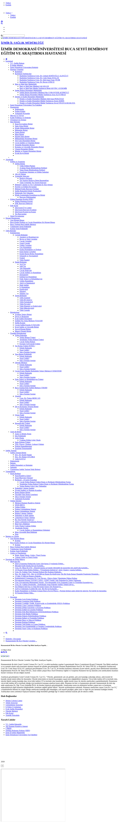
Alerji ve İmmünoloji (27, 283)
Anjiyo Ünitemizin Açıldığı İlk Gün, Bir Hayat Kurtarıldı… (37, 589)
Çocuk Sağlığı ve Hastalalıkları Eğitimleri (35, 530)
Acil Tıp (23, 264)
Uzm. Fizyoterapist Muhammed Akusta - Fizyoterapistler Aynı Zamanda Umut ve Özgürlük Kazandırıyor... (54, 582)
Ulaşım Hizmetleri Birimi (24, 149)
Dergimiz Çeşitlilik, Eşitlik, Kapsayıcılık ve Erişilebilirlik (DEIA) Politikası (42, 603)
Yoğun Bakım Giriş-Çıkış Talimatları (33, 486)
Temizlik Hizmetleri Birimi (25, 145)
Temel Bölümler (21, 296)
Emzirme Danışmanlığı (23, 448)
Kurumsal (9, 61)
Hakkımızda (19, 109)
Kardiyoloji (24, 289)
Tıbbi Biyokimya (26, 300)
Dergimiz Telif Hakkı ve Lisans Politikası (30, 624)
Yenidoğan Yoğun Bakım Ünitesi (32, 340)
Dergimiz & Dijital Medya (15, 559)
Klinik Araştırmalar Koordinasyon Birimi (30, 195)
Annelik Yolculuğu (12, 715)
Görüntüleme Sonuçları (14, 705)
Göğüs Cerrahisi (25, 245)
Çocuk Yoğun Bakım (27, 342)
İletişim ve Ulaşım (12, 536)
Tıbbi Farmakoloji (26, 302)
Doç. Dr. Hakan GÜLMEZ (25, 457)
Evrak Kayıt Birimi (22, 153)
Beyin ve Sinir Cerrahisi (28, 239)
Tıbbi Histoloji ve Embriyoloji (31, 306)
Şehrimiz (13, 467)
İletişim (13, 463)
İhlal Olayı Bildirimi (22, 524)
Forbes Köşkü (20, 111)
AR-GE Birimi (20, 174)
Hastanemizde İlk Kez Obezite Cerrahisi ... (21, 641)
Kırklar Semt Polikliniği (19, 229)
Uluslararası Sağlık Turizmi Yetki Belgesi (25, 469)
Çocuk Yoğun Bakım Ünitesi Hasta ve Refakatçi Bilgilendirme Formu (45, 482)
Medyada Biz (15, 562)
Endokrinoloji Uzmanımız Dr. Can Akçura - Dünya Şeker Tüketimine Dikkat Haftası (46, 578)
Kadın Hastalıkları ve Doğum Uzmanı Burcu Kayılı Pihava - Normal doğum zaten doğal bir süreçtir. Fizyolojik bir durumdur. (61, 591)
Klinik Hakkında (26, 348)
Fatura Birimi (20, 132)
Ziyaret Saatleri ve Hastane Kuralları (28, 490)
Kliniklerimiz (15, 233)
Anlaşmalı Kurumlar (22, 113)
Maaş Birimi (19, 134)
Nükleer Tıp (24, 294)
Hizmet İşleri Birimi (22, 136)
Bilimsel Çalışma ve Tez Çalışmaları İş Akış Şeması (34, 185)
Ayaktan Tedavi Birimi (23, 314)
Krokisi (17, 541)
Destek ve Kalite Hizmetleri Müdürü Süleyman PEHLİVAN (42, 99)
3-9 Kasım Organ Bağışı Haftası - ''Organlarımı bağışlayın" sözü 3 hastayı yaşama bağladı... (48, 570)
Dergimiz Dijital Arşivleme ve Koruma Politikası (33, 608)
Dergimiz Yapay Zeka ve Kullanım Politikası (31, 629)
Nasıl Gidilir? (24, 350)
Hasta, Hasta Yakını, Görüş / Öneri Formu (30, 555)
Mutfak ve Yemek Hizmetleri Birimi (28, 151)
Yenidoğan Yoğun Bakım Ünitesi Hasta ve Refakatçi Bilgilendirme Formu (47, 484)
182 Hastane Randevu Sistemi (17, 726)
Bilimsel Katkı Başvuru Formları (27, 189)
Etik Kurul (14, 206)
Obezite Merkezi (21, 363)
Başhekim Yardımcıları (23, 74)
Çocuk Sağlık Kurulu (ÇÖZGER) (27, 325)
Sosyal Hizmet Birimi (23, 329)
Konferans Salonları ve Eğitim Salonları (34, 172)
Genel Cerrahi (25, 243)
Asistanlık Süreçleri (22, 176)
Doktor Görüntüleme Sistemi (25, 509)
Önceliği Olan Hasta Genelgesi (26, 495)
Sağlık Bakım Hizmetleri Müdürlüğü (28, 90)
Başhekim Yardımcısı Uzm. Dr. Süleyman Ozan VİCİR (40, 80)
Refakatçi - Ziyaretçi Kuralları (26, 480)
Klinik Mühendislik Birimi (24, 128)
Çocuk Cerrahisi (25, 241)
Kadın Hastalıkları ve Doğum (30, 250)
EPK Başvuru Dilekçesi (23, 203)
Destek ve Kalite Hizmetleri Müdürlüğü (29, 97)
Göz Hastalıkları (25, 247)
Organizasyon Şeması (18, 120)
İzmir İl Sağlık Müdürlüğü (15, 733)
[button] (9, 13)
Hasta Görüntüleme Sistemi (25, 511)
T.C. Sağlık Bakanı (17, 63)
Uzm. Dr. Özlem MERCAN (30, 398)
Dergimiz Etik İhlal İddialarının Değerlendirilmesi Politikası (36, 612)
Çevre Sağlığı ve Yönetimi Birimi (27, 143)
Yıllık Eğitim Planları (27, 166)
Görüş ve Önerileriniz (18, 553)
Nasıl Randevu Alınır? (23, 476)
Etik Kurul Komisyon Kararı (25, 212)
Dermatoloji (24, 275)
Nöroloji (23, 291)
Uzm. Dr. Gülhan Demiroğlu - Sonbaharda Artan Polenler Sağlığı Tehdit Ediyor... (45, 585)
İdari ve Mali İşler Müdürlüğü (26, 84)
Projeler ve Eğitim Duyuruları (26, 187)
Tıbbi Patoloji (25, 260)
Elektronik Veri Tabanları (24, 193)
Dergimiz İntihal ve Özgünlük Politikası (29, 618)
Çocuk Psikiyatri (26, 270)
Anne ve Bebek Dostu (23, 434)
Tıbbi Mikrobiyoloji (27, 308)
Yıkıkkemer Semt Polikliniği (20, 227)
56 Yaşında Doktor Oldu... (24, 593)
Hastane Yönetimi (16, 69)
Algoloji (18, 396)
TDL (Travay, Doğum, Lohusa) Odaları (29, 444)
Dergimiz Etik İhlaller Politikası (26, 614)
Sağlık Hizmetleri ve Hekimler (21, 465)
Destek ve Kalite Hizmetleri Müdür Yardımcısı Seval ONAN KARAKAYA (47, 103)
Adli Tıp (23, 266)
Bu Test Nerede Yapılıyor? (24, 520)
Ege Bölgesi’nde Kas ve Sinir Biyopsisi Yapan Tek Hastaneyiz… (39, 587)
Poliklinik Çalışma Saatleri (24, 488)
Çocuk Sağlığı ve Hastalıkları (30, 273)
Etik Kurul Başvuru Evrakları (25, 210)
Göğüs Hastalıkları (26, 281)
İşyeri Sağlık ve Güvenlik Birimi (27, 327)
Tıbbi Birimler (11, 231)
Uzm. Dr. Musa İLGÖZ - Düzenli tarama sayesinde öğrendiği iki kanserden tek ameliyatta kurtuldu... (52, 568)
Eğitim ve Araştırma (17, 162)
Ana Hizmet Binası (17, 220)
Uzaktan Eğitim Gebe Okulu (30, 440)
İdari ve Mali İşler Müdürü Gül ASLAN (34, 86)
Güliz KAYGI (20, 459)
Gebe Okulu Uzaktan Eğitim (25, 526)
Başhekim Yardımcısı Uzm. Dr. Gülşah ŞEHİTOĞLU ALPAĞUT (44, 76)
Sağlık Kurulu (20, 323)
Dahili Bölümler (21, 262)
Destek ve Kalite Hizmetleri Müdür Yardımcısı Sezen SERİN (42, 101)
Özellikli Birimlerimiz (18, 333)
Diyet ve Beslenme (22, 317)
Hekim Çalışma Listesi (14, 701)
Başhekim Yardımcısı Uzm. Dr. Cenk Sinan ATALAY (39, 78)
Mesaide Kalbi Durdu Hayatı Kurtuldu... (30, 566)
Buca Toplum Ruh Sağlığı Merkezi (23, 224)
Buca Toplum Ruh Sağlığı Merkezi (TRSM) (31, 388)
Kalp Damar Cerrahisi (28, 252)
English (8, 5)
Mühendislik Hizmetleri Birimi (26, 139)
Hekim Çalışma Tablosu (24, 513)
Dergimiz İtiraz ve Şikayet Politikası (28, 620)
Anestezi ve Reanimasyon (29, 237)
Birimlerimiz (14, 312)
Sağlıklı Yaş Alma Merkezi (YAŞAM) (29, 321)
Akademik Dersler (21, 528)
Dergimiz (13, 597)
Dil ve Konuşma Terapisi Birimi (26, 407)
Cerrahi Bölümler (21, 235)
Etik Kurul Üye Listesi (23, 208)
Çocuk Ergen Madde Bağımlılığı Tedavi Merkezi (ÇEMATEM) (38, 371)
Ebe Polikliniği (20, 436)
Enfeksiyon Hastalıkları (28, 277)
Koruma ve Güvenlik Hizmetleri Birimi (29, 147)
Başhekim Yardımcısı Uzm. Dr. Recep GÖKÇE (37, 82)
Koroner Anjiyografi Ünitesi (30, 344)
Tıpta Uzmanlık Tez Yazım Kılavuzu (33, 183)
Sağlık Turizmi (11, 451)
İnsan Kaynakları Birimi (24, 124)
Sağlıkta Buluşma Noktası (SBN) (18, 731)
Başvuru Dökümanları (28, 197)
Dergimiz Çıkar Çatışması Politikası (28, 605)
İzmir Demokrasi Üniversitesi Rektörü (24, 67)
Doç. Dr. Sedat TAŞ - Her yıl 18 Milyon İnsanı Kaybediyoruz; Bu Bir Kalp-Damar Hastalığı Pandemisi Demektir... (57, 574)
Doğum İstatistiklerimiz (23, 446)
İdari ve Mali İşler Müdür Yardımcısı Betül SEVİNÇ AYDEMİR (43, 88)
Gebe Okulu (19, 438)
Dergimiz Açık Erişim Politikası (26, 599)
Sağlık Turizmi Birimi (18, 453)
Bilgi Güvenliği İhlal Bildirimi (26, 532)
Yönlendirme (10, 471)
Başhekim (18, 72)
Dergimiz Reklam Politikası (25, 622)
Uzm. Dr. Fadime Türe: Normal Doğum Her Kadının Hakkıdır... (38, 572)
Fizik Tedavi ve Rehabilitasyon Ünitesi (29, 379)
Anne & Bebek (15, 432)
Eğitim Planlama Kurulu (24, 201)
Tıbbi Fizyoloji (25, 304)
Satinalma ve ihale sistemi (24, 515)
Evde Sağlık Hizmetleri (23, 319)
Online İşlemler (15, 501)
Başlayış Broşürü (26, 178)
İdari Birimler (15, 122)
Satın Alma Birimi (21, 126)
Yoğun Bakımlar (21, 335)
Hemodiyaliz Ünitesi (22, 423)
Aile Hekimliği (25, 268)
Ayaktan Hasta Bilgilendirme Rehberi (33, 168)
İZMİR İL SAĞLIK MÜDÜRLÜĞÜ (22, 42)
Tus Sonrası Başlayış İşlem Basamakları (34, 180)
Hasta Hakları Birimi (22, 492)
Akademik (9, 160)
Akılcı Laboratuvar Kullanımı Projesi (28, 522)
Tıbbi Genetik (25, 310)
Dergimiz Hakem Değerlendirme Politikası (30, 616)
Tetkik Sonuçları (12, 703)
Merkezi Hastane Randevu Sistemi (27, 503)
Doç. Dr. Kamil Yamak (23, 455)
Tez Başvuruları (20, 214)
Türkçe (8, 3)
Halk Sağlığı (24, 285)
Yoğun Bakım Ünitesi (27, 337)
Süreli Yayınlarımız (17, 216)
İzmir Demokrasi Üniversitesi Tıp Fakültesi (26, 105)
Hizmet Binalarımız (13, 218)
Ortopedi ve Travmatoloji (29, 256)
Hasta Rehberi (15, 474)
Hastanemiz (14, 107)
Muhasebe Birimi (21, 130)
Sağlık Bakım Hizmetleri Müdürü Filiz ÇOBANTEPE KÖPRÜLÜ (44, 93)
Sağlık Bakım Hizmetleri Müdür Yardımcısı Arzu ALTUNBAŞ (43, 95)
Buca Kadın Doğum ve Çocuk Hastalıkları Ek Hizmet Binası (32, 222)
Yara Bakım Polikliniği (23, 354)
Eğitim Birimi (20, 164)
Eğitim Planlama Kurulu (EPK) (21, 199)
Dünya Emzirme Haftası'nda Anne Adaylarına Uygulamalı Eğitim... (39, 564)
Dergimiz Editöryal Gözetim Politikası (29, 610)
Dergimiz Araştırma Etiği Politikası (27, 601)
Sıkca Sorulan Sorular (23, 497)
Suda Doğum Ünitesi (22, 442)
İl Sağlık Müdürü (16, 65)
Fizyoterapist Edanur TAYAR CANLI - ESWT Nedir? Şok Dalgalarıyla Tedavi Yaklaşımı (48, 580)
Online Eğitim (20, 507)
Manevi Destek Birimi (23, 331)
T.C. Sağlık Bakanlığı (13, 724)
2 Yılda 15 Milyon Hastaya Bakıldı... (28, 576)
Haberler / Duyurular (13, 639)
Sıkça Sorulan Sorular (28, 352)
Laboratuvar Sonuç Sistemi (25, 518)
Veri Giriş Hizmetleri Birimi (25, 141)
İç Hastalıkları (25, 287)
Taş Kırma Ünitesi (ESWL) (25, 346)
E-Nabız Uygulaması (13, 707)
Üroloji (22, 258)
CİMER (9, 728)
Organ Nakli (19, 415)
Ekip (16, 534)
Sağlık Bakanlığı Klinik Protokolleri (28, 191)
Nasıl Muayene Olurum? (24, 478)
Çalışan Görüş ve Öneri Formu (26, 557)
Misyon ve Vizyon (17, 116)
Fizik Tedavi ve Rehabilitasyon (31, 279)
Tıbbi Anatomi (25, 298)
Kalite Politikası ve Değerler (20, 118)
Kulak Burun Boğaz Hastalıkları (31, 254)
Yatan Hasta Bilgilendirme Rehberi (32, 170)
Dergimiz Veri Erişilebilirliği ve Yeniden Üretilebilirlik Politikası (38, 626)
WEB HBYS (20, 505)
